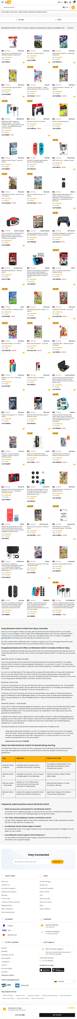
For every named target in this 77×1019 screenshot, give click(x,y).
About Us (4, 882)
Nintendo (21, 51)
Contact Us (5, 885)
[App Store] (46, 970)
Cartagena (5, 962)
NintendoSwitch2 (17, 741)
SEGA (73, 268)
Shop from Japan (33, 995)
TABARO (72, 412)
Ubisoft (47, 85)
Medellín (4, 951)
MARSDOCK (20, 119)
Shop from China (8, 998)
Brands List (44, 885)
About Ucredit (45, 899)
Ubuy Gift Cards (45, 902)
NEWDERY (46, 600)
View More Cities (7, 975)
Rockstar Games (19, 268)
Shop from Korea (65, 995)
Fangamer (71, 561)
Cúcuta (4, 965)
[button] (61, 2)
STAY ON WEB (20, 1015)
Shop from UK (20, 995)
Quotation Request (8, 888)
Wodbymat (20, 561)
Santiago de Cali (7, 955)
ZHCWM (46, 158)
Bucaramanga (6, 968)
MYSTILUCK (71, 231)
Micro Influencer (7, 909)
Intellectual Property (8, 892)
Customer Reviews (46, 888)
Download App (45, 882)
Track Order (5, 899)
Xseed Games (44, 231)
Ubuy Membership (7, 912)
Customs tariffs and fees (10, 902)
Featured (70, 28)
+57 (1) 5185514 (47, 961)
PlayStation (71, 158)
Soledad (4, 972)
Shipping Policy (6, 905)
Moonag (21, 600)
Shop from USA (8, 995)
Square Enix (71, 524)
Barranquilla (5, 958)
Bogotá (4, 948)
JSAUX (47, 451)
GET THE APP (57, 1015)
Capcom (21, 451)
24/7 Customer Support (54, 949)
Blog (41, 905)
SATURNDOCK (70, 600)
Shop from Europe (38, 998)
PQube (47, 561)
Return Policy (44, 892)
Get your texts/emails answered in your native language (58, 953)
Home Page (5, 12)
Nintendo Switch (43, 634)
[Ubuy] (8, 2)
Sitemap (4, 895)
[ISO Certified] (21, 985)
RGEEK (22, 524)
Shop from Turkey (23, 998)
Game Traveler (19, 231)
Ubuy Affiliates (45, 909)
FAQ (41, 895)
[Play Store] (58, 970)
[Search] (73, 7)
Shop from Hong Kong (49, 995)
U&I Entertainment (44, 524)
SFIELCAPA (46, 487)
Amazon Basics (70, 375)
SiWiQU (47, 268)
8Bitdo (73, 192)
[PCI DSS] (6, 985)
